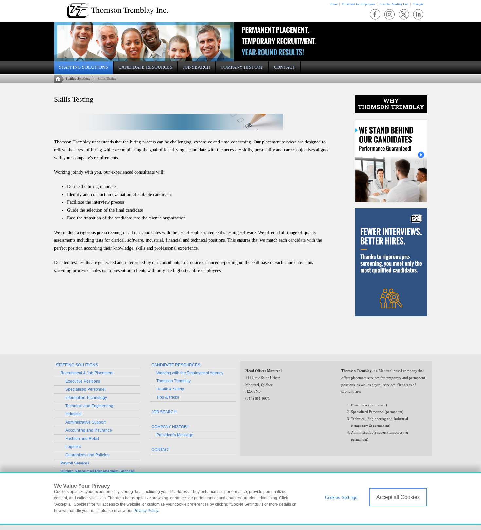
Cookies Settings (341, 497)
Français (418, 4)
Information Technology (86, 397)
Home (333, 4)
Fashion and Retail (82, 438)
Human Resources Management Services (98, 471)
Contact (160, 449)
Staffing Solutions (78, 78)
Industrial (73, 414)
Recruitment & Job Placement (87, 373)
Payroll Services (75, 463)
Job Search (164, 412)
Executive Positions (82, 381)
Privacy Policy (146, 510)
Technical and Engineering (89, 406)
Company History (170, 427)
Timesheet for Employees (358, 4)
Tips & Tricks (167, 397)
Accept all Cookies (398, 497)
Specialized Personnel (85, 389)
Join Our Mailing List (393, 4)
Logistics (73, 447)
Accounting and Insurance (88, 430)
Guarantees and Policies (87, 455)
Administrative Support (85, 422)
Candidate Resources (175, 365)
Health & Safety (170, 389)
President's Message (174, 435)
